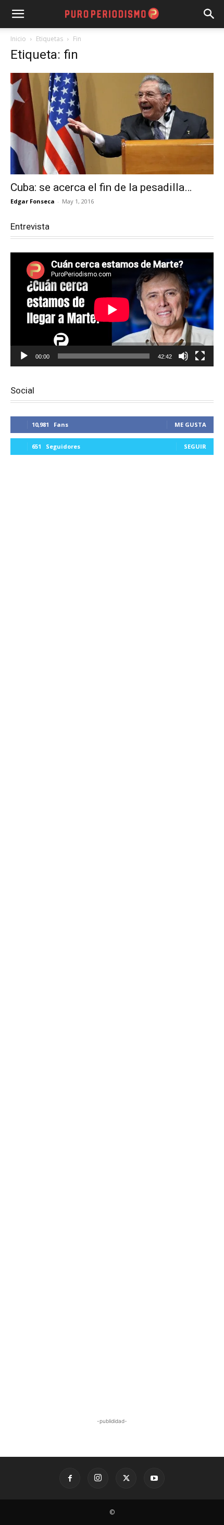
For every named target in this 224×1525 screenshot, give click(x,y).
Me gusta (190, 424)
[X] (126, 1478)
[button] (209, 14)
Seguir (195, 446)
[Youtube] (154, 1478)
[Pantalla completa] (200, 356)
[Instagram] (98, 1478)
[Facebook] (69, 1478)
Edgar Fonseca (32, 201)
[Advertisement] (112, 937)
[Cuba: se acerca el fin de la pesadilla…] (112, 123)
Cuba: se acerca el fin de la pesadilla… (101, 187)
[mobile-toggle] (17, 14)
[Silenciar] (183, 356)
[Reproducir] (24, 356)
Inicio (18, 38)
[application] (112, 309)
